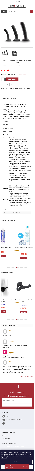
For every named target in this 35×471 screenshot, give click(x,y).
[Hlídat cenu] (11, 84)
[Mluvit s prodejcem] (6, 84)
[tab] (7, 267)
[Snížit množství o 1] (5, 80)
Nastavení (17, 462)
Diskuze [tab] (15, 98)
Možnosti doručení (21, 75)
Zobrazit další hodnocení (26, 376)
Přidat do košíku (12, 79)
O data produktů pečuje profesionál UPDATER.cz (13, 446)
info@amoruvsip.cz (10, 416)
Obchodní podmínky (7, 441)
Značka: (22, 66)
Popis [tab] (4, 98)
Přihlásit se (17, 405)
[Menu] (4, 11)
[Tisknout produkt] (2, 84)
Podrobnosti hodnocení (11, 66)
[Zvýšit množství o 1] (5, 78)
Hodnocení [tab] (9, 98)
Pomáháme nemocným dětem (9, 443)
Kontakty (4, 436)
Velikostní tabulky (6, 438)
